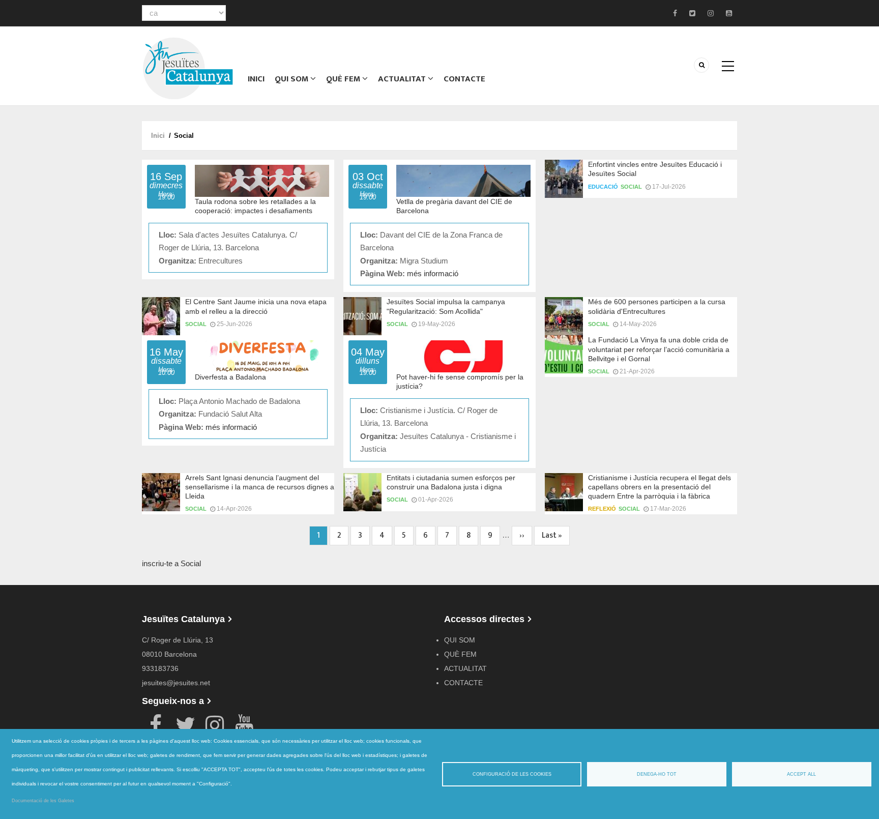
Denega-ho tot (657, 774)
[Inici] (187, 67)
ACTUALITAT (403, 79)
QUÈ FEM (344, 79)
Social (631, 187)
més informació (432, 273)
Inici (256, 79)
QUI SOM (292, 79)
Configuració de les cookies (512, 774)
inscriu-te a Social (171, 563)
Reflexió (602, 509)
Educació (603, 187)
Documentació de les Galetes (43, 800)
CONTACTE (464, 79)
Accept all (801, 774)
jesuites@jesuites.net (176, 683)
